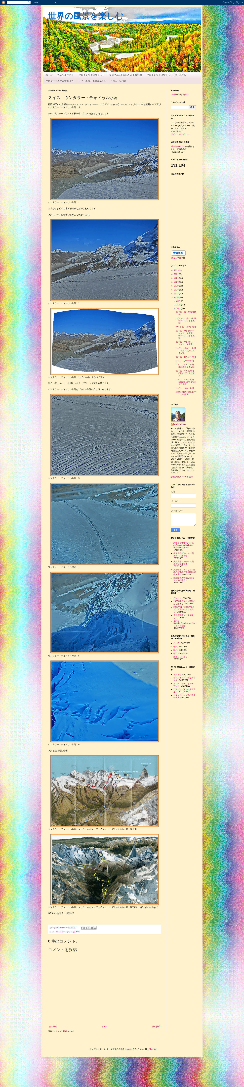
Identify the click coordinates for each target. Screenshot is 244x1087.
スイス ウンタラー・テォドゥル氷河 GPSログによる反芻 (186, 334)
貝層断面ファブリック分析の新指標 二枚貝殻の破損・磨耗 (184, 572)
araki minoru (180, 424)
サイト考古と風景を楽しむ (92, 81)
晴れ (175, 647)
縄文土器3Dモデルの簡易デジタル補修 (183, 554)
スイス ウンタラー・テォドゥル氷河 (186, 343)
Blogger (152, 1049)
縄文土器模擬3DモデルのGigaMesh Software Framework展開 (183, 545)
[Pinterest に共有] (95, 928)
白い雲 (176, 643)
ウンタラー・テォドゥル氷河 (68, 932)
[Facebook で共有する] (91, 928)
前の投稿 (156, 1026)
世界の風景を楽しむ (85, 16)
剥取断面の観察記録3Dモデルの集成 (183, 579)
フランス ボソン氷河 (186, 327)
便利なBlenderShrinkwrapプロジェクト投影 (184, 623)
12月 (178, 301)
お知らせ (177, 598)
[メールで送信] (82, 928)
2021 (176, 278)
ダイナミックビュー (180, 134)
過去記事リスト (65, 74)
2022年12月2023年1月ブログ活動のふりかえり (183, 609)
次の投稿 (53, 1026)
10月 (178, 308)
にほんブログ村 (178, 257)
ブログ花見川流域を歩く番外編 (125, 74)
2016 (176, 297)
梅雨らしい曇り (180, 657)
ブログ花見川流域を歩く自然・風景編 (166, 74)
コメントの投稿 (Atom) (63, 1031)
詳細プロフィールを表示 (182, 477)
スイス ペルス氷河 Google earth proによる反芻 (186, 381)
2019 (176, 286)
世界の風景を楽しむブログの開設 (186, 393)
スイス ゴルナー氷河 (186, 357)
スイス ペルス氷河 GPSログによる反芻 (186, 373)
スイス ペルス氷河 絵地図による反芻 (186, 365)
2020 (176, 282)
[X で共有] (88, 928)
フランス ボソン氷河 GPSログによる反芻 (187, 320)
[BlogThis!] (85, 928)
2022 (176, 274)
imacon (128, 1049)
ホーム (48, 74)
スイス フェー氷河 (185, 361)
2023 (176, 270)
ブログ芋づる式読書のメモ (60, 81)
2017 (176, 293)
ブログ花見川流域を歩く (91, 74)
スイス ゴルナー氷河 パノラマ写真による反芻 (187, 350)
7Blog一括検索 (118, 81)
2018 (176, 290)
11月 (178, 305)
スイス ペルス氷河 (185, 388)
